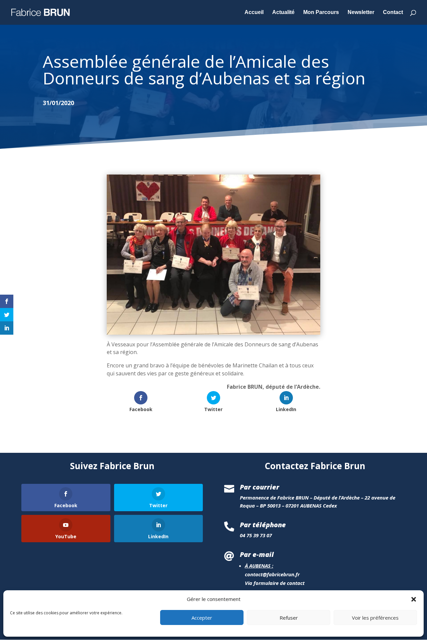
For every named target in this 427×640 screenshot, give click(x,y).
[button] (413, 599)
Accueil (254, 12)
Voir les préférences (375, 617)
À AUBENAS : (259, 565)
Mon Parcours (321, 12)
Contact (393, 12)
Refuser (289, 617)
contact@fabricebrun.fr (272, 574)
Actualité (283, 12)
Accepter (201, 617)
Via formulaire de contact (275, 583)
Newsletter (361, 12)
